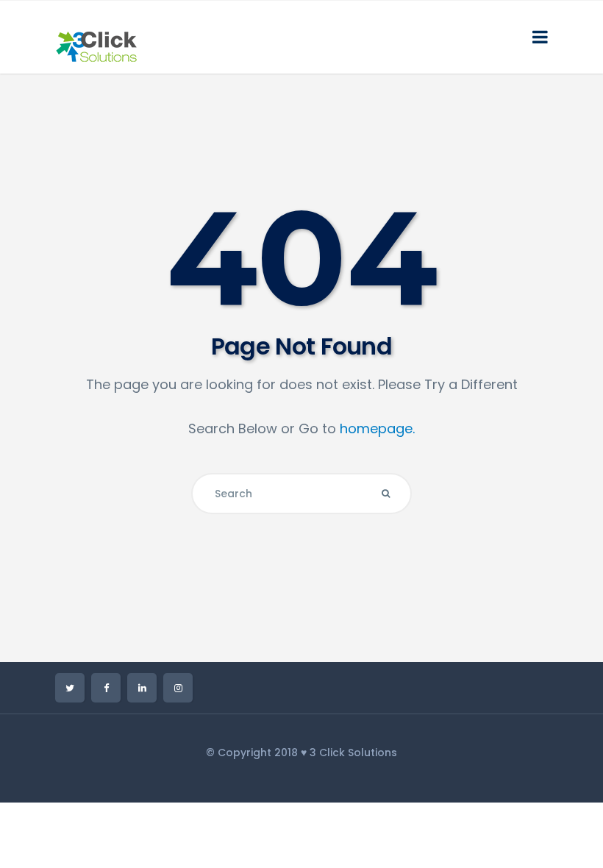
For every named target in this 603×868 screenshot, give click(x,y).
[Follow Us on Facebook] (106, 687)
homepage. (377, 428)
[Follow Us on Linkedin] (142, 687)
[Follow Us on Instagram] (178, 687)
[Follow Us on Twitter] (70, 687)
